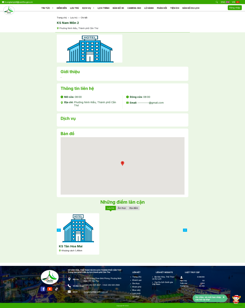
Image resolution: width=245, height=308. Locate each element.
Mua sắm (136, 290)
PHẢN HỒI (162, 8)
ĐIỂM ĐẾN (62, 8)
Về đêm (135, 297)
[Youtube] (50, 289)
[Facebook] (43, 289)
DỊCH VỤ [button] (86, 8)
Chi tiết (84, 17)
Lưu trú (73, 17)
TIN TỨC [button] (45, 8)
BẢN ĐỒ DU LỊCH (190, 8)
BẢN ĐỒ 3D (118, 8)
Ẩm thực (122, 208)
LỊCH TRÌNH (103, 8)
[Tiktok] (56, 289)
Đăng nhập (234, 7)
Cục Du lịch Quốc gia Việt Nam (162, 283)
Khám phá (136, 287)
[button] (52, 8)
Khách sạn (137, 280)
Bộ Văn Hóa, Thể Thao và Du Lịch (163, 278)
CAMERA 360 (134, 8)
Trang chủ (62, 17)
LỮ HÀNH (149, 8)
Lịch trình (136, 293)
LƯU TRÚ (74, 8)
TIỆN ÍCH (174, 8)
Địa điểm (134, 208)
